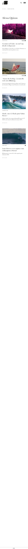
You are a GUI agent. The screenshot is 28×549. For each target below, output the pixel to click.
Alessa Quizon (10, 8)
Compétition (5, 110)
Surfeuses (4, 40)
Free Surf (4, 145)
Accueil (4, 8)
